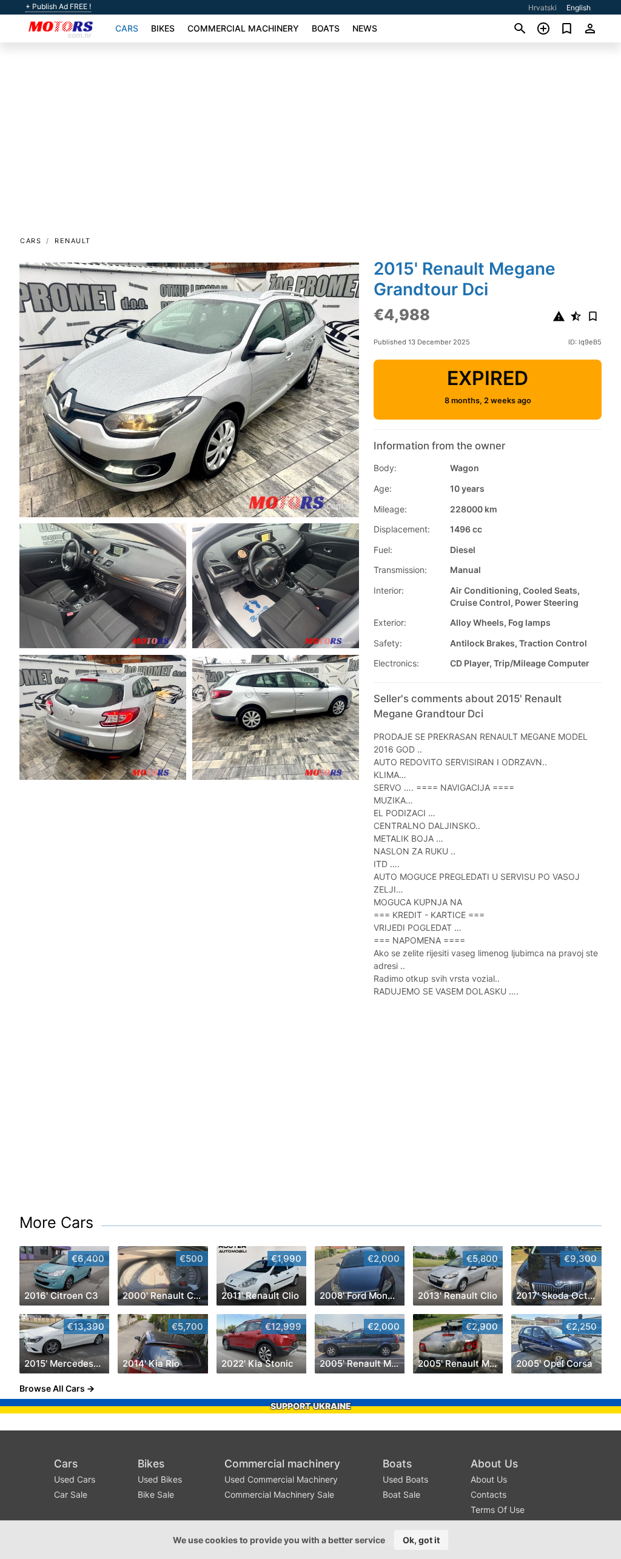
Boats (326, 28)
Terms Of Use (498, 1509)
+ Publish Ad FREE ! (58, 6)
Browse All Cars (52, 1388)
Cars (126, 28)
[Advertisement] (310, 143)
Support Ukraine (310, 1406)
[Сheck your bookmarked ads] (567, 28)
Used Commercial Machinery (281, 1479)
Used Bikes (160, 1479)
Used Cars (74, 1479)
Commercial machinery (243, 28)
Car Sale (70, 1494)
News (364, 28)
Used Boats (405, 1479)
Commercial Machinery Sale (279, 1494)
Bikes (163, 28)
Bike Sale (156, 1494)
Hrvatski (542, 7)
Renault (73, 240)
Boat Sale (401, 1494)
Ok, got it (421, 1540)
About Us (494, 1463)
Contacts (488, 1494)
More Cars (56, 1222)
